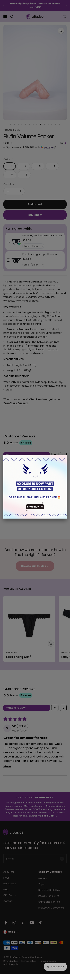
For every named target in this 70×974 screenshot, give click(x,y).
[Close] (67, 455)
